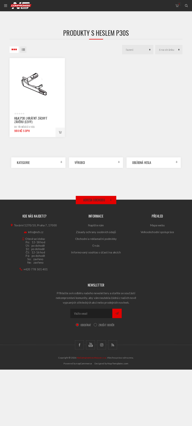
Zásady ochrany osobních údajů (96, 232)
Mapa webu (157, 225)
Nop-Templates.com (117, 363)
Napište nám (96, 225)
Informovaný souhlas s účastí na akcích (96, 252)
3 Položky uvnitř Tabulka (14, 49)
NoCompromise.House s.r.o (91, 357)
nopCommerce (84, 363)
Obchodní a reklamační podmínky (96, 238)
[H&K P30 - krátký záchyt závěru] (37, 86)
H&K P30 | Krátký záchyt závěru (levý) (30, 120)
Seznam (23, 49)
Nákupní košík (179, 4)
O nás (96, 245)
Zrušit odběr (106, 325)
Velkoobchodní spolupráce (157, 232)
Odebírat (85, 325)
